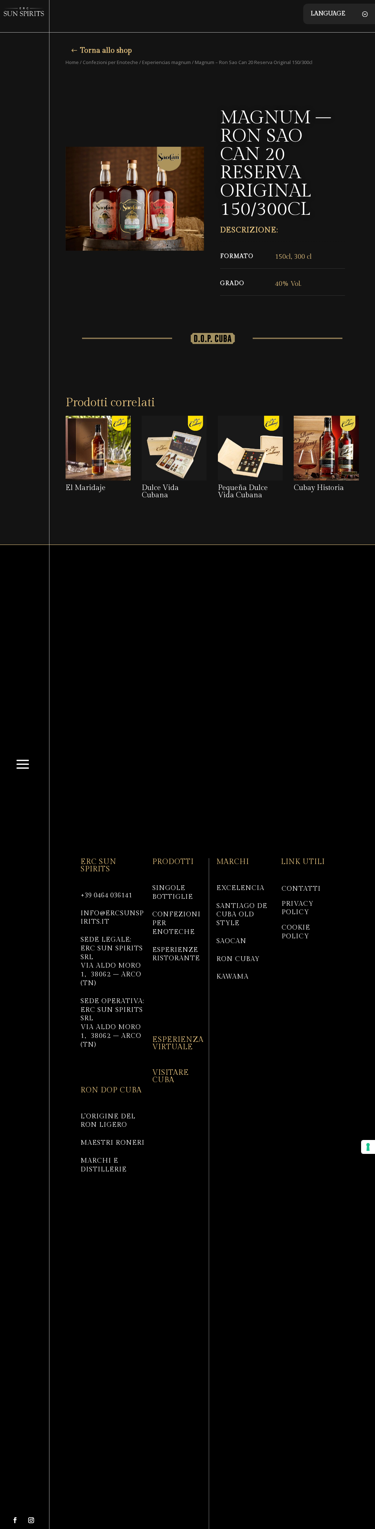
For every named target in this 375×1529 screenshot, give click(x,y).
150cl (283, 257)
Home (72, 62)
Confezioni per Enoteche (110, 62)
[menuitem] (23, 774)
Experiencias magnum (166, 62)
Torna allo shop (106, 50)
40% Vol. (288, 284)
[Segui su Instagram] (31, 1520)
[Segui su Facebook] (15, 1520)
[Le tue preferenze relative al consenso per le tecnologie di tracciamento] (368, 1147)
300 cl (303, 257)
